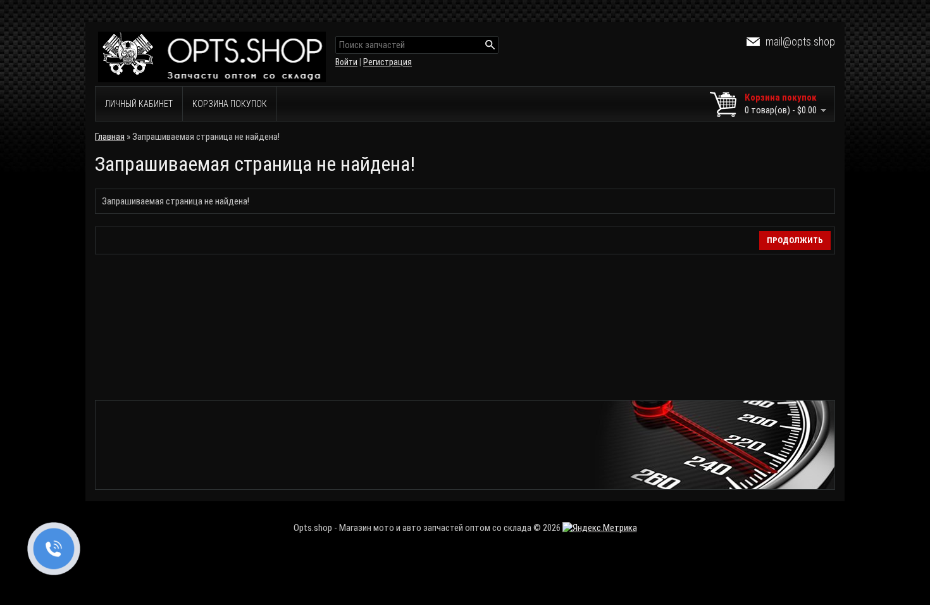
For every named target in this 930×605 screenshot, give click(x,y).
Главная (110, 136)
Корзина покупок (229, 104)
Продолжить (795, 240)
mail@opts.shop (800, 41)
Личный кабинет (139, 104)
